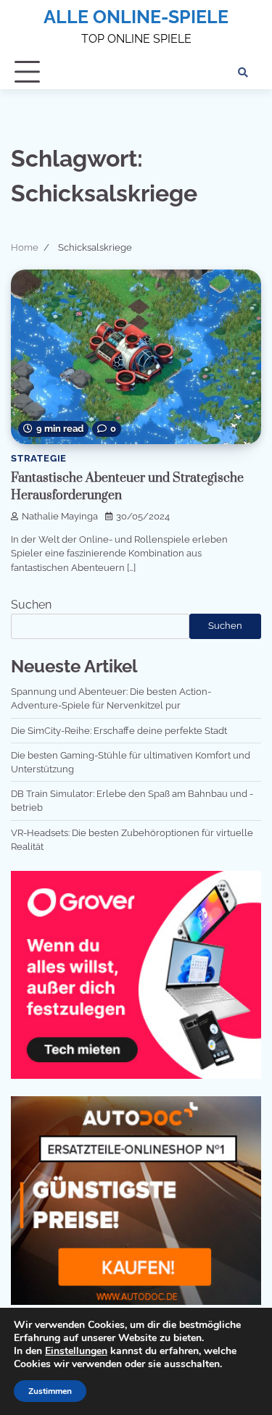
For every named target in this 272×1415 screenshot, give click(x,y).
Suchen (31, 605)
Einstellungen (76, 1351)
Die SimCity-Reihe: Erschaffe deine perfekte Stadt (119, 730)
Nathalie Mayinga (60, 516)
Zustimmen (50, 1391)
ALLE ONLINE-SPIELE (136, 17)
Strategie (39, 458)
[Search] (243, 72)
